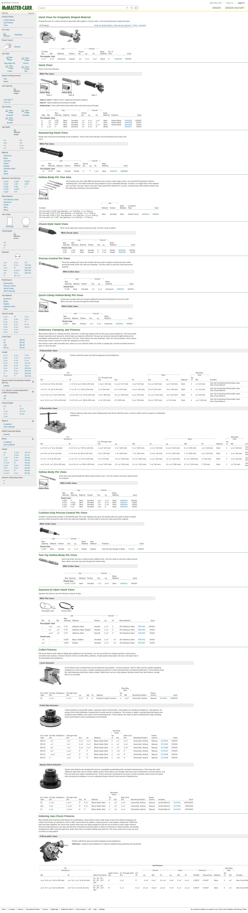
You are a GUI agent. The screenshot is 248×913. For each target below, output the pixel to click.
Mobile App (54, 909)
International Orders (33, 909)
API (89, 909)
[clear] (127, 8)
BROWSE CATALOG (11, 3)
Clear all (31, 13)
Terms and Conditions (226, 909)
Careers (45, 909)
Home (4, 909)
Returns (20, 909)
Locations (11, 909)
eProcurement (81, 909)
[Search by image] (135, 7)
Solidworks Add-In (67, 909)
